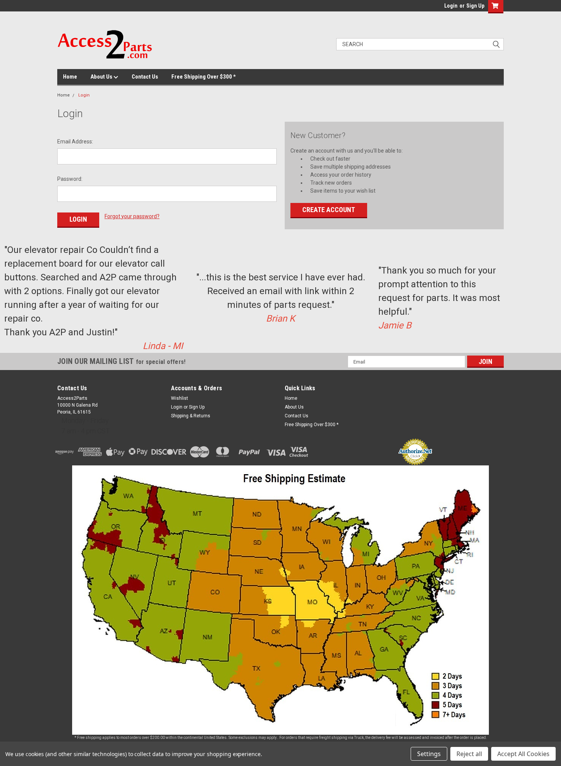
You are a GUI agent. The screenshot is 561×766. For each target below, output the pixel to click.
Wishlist (179, 398)
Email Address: (75, 141)
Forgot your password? (132, 216)
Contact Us (145, 76)
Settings (429, 754)
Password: (69, 179)
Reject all (469, 754)
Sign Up (475, 6)
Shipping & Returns (190, 415)
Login (451, 6)
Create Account (328, 210)
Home (70, 76)
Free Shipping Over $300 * (203, 76)
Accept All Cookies (523, 754)
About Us (101, 76)
